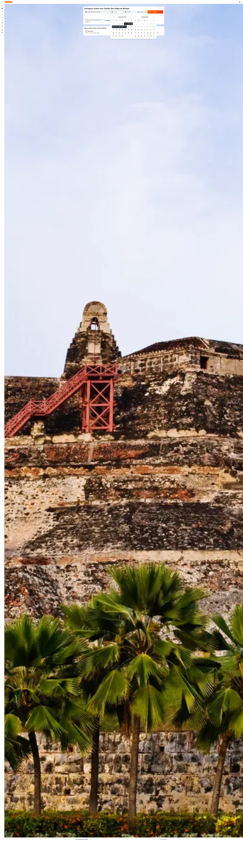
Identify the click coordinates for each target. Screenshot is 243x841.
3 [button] (125, 23)
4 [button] (128, 23)
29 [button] (119, 36)
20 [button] (113, 33)
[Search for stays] (2, 8)
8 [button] (119, 26)
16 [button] (122, 29)
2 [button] (122, 23)
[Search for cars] (2, 11)
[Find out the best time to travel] (2, 22)
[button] (2, 2)
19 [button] (131, 29)
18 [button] (128, 29)
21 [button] (116, 33)
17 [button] (125, 29)
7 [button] (116, 26)
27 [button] (113, 36)
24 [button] (125, 33)
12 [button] (131, 26)
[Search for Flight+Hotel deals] (2, 14)
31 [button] (153, 36)
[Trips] (2, 26)
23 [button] (122, 33)
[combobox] (98, 12)
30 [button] (122, 36)
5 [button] (131, 23)
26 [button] (131, 33)
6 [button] (113, 26)
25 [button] (128, 33)
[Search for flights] (2, 6)
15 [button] (119, 29)
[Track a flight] (2, 20)
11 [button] (128, 26)
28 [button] (116, 36)
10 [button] (125, 26)
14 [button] (116, 29)
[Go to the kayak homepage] (8, 2)
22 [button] (119, 33)
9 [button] (122, 26)
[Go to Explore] (2, 17)
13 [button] (113, 29)
